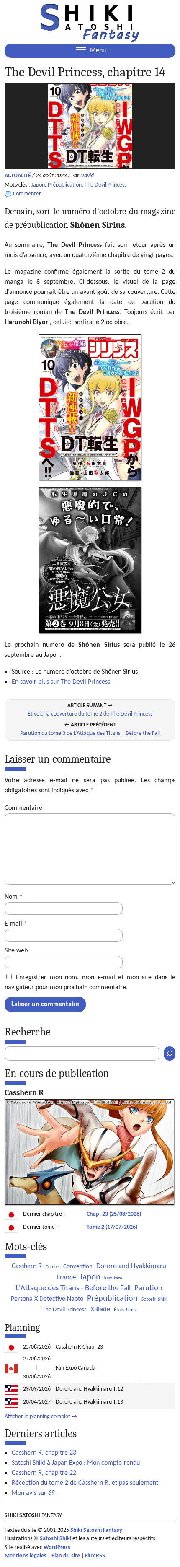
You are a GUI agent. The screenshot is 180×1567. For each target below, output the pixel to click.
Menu (97, 50)
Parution (148, 1288)
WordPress (57, 1547)
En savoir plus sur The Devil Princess (61, 682)
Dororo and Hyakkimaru (131, 1266)
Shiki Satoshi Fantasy (96, 1530)
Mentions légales (25, 1556)
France (66, 1277)
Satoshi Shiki (154, 1299)
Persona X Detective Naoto (47, 1299)
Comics (52, 1267)
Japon (38, 185)
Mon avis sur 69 (33, 1493)
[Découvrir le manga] (90, 1203)
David (87, 176)
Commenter (27, 194)
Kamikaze (113, 1278)
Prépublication (65, 185)
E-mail (16, 924)
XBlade (100, 1309)
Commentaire (23, 808)
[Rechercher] (169, 1053)
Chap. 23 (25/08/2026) (114, 1214)
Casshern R (27, 1266)
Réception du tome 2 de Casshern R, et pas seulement (85, 1483)
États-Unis (125, 1310)
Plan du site (65, 1556)
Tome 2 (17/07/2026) (112, 1227)
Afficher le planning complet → (41, 1417)
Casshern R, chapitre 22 (44, 1473)
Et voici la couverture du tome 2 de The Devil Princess (90, 714)
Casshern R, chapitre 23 (44, 1453)
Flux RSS (95, 1556)
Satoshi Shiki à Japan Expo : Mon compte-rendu (76, 1463)
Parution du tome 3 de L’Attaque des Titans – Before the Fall (90, 733)
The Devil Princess (105, 185)
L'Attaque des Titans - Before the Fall (73, 1288)
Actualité (18, 176)
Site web (16, 950)
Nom (14, 897)
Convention (78, 1266)
